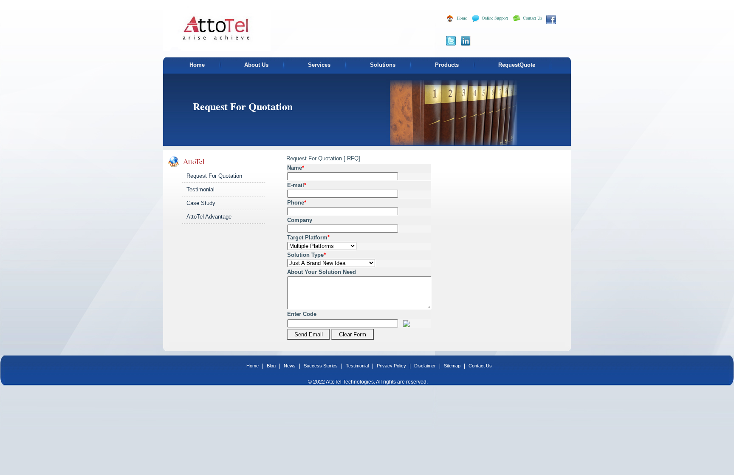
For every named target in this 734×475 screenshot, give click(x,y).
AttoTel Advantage (208, 216)
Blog (272, 365)
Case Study (200, 203)
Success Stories (321, 365)
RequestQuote (516, 65)
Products (447, 65)
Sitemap (453, 365)
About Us (256, 65)
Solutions (382, 65)
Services (319, 65)
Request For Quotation (214, 176)
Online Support (495, 18)
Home (462, 18)
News (290, 365)
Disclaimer (425, 365)
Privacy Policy (392, 365)
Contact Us (532, 18)
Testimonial (200, 189)
